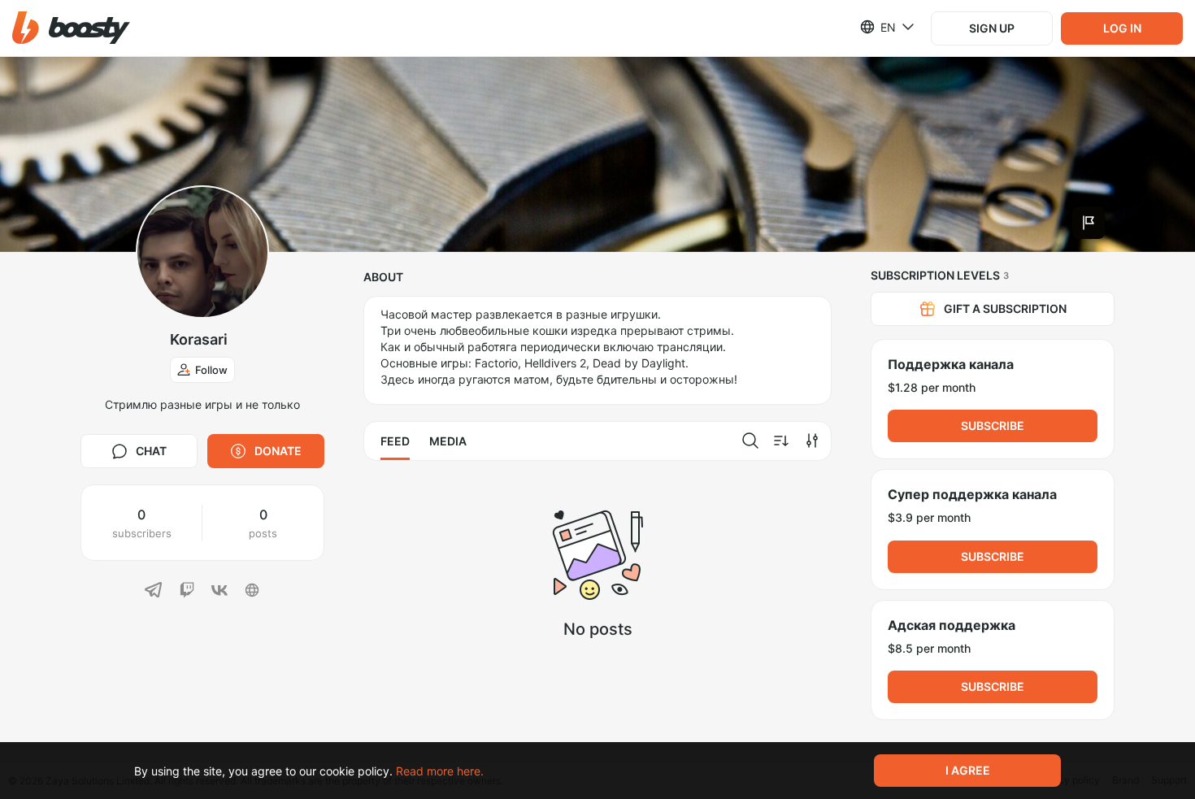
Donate (278, 451)
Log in (1122, 28)
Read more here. (440, 771)
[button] (71, 28)
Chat (151, 451)
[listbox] (877, 27)
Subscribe (992, 425)
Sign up (992, 28)
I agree (967, 770)
